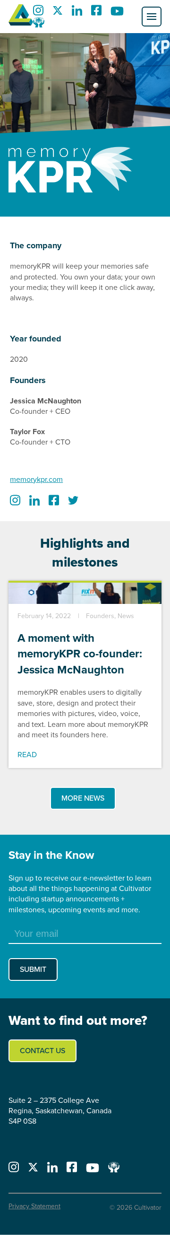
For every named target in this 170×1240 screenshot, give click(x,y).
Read (27, 754)
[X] (57, 13)
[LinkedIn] (77, 13)
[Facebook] (96, 13)
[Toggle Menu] (152, 16)
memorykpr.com (36, 479)
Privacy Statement (34, 1206)
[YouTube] (117, 13)
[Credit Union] (38, 24)
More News (82, 798)
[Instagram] (38, 13)
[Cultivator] (20, 16)
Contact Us (42, 1050)
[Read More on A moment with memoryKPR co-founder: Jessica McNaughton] (85, 601)
